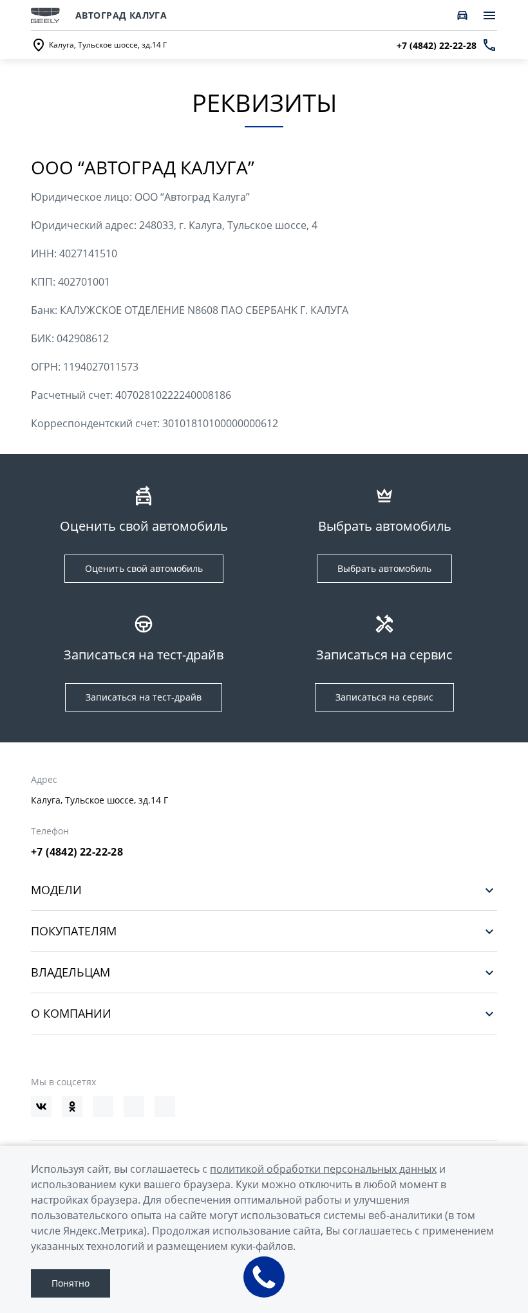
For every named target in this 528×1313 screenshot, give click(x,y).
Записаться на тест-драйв (144, 697)
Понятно (71, 1283)
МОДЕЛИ (56, 890)
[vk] (41, 1106)
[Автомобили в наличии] (462, 15)
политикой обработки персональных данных (323, 1169)
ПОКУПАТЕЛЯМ (74, 931)
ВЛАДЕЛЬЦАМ (70, 972)
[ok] (72, 1106)
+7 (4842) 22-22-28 (77, 852)
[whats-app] (165, 1106)
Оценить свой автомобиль (144, 568)
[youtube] (103, 1106)
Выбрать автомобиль (384, 568)
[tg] (134, 1106)
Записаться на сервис (384, 697)
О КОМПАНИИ (71, 1013)
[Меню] (489, 15)
